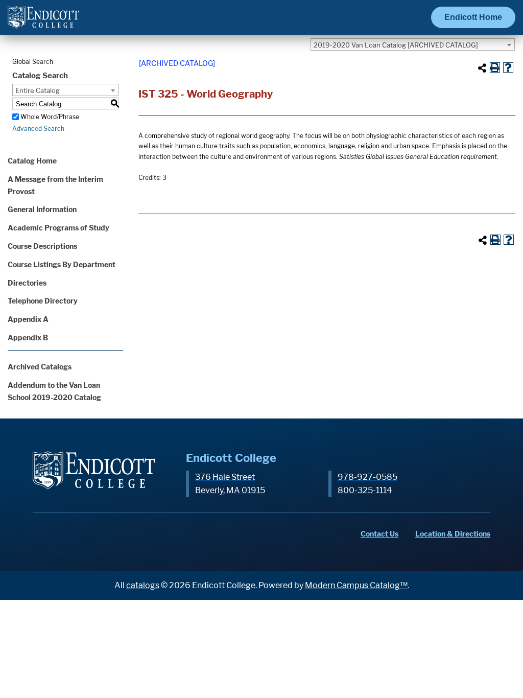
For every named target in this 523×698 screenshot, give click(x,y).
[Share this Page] (482, 68)
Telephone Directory (43, 300)
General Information (42, 209)
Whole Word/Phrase (49, 117)
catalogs (142, 585)
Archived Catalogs (40, 366)
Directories (27, 282)
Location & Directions (452, 533)
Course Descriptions (42, 246)
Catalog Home (32, 160)
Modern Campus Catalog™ (356, 585)
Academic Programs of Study (58, 227)
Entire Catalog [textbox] (37, 90)
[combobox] (413, 44)
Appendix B (28, 337)
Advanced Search (38, 128)
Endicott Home (473, 17)
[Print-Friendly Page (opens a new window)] (495, 67)
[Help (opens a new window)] (508, 67)
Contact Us (379, 533)
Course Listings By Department (61, 264)
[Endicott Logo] (43, 22)
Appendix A (28, 319)
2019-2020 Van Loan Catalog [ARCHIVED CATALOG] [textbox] (396, 45)
